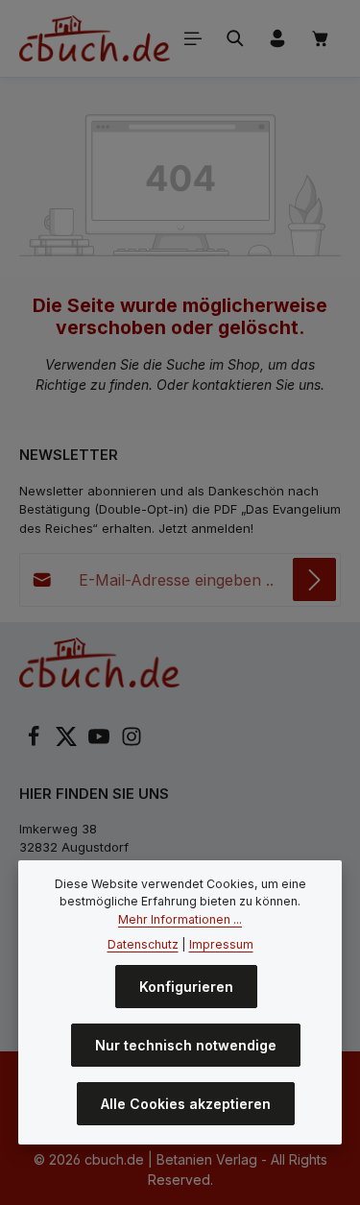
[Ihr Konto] (277, 38)
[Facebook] (35, 742)
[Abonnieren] (314, 579)
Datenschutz (143, 944)
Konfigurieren (186, 986)
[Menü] (193, 38)
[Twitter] (68, 742)
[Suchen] (235, 38)
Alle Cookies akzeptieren (186, 1104)
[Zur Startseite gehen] (94, 38)
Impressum (221, 944)
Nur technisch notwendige (185, 1045)
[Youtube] (100, 742)
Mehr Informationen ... (180, 919)
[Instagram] (131, 742)
